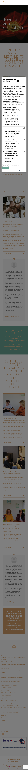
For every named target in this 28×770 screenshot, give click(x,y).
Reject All (5, 165)
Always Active (20, 116)
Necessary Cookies (10, 115)
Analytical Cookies (10, 140)
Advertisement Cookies (11, 151)
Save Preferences (15, 165)
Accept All (5, 168)
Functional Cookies (10, 128)
